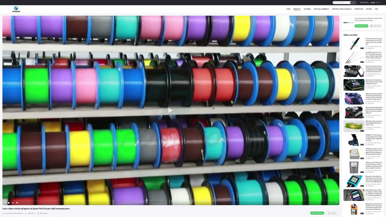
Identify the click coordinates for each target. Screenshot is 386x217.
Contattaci (358, 9)
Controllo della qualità (341, 9)
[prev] (5, 202)
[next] (13, 202)
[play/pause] (9, 202)
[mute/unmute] (17, 202)
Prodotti (297, 9)
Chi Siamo (307, 9)
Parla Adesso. (364, 2)
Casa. (288, 9)
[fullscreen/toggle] (337, 202)
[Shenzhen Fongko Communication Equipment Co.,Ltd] (16, 9)
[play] (170, 110)
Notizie (369, 9)
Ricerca (353, 2)
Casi (376, 9)
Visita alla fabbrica (321, 9)
